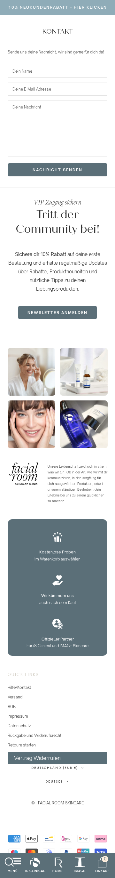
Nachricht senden (57, 169)
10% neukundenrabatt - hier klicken (57, 7)
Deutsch (54, 781)
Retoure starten (22, 745)
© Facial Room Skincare (57, 795)
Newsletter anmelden (57, 312)
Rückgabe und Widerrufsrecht (34, 735)
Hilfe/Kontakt (19, 687)
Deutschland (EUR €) (54, 767)
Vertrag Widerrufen (37, 758)
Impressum (18, 716)
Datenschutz (19, 725)
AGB (12, 706)
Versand (15, 697)
